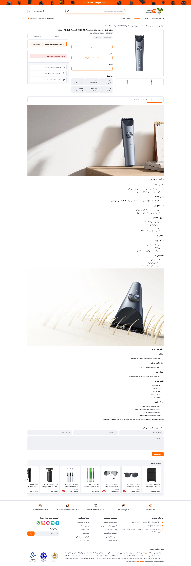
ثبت (31, 534)
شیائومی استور (160, 26)
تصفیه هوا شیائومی (111, 537)
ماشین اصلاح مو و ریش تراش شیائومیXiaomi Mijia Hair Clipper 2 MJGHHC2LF (125, 26)
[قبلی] (164, 480)
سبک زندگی (151, 26)
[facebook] (57, 523)
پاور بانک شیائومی (112, 529)
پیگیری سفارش (84, 526)
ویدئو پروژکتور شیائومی (110, 533)
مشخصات (145, 100)
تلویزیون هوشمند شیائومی (109, 526)
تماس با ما (86, 533)
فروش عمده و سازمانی (82, 537)
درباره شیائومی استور (83, 522)
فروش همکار (85, 529)
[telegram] (43, 523)
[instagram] (53, 523)
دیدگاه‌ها (136, 100)
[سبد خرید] (29, 11)
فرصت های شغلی (84, 540)
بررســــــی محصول (155, 100)
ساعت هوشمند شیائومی (110, 522)
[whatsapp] (38, 523)
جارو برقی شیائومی (112, 540)
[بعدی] (27, 480)
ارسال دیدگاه (157, 454)
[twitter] (48, 523)
